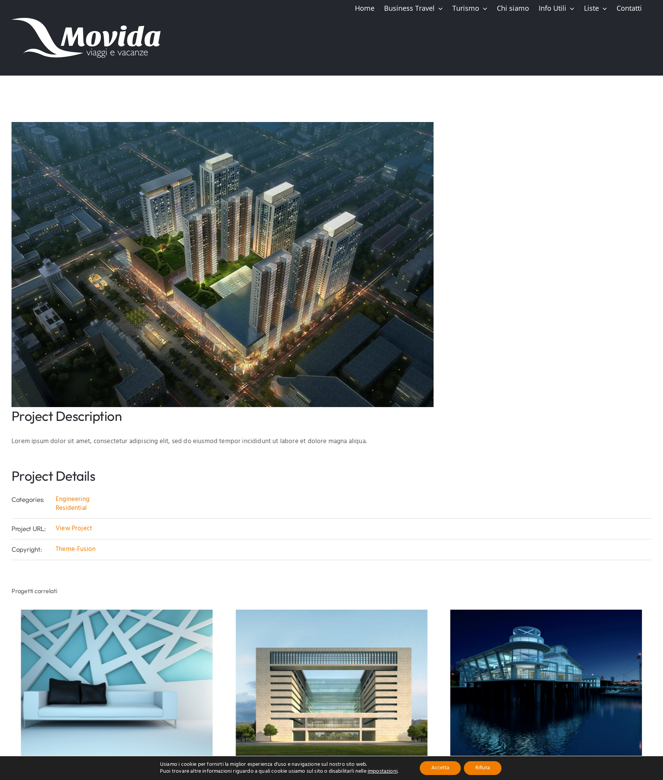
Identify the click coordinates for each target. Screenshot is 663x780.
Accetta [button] (440, 768)
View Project (74, 528)
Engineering (72, 499)
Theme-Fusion (76, 549)
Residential (71, 508)
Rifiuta (482, 768)
